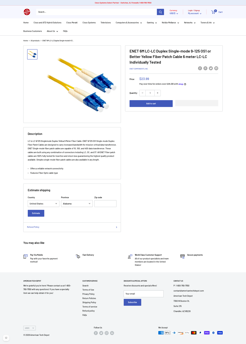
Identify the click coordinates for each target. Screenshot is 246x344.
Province (65, 197)
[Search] (160, 12)
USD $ (27, 328)
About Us (51, 31)
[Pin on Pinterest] (205, 68)
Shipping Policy (89, 302)
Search (85, 285)
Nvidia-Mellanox (169, 22)
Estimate (36, 213)
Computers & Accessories (127, 22)
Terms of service (89, 306)
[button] (196, 103)
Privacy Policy (88, 294)
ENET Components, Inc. (139, 69)
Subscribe (132, 302)
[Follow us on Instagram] (107, 333)
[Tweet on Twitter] (211, 68)
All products (35, 41)
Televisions (106, 22)
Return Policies (89, 298)
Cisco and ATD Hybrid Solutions (47, 22)
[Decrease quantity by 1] (142, 93)
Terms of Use (88, 290)
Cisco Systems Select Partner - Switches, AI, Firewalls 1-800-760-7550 (123, 3)
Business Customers (32, 31)
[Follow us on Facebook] (96, 333)
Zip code (98, 197)
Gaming (150, 22)
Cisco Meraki (72, 22)
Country (31, 197)
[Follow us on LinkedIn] (112, 333)
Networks (188, 22)
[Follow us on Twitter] (101, 333)
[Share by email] (216, 68)
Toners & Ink (206, 22)
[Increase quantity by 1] (158, 93)
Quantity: (134, 93)
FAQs (65, 31)
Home (26, 22)
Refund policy (88, 311)
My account (193, 13)
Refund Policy (33, 227)
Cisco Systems (89, 22)
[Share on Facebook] (200, 68)
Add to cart (151, 103)
